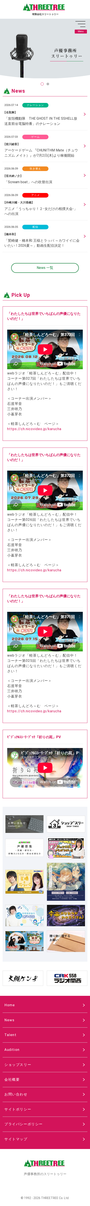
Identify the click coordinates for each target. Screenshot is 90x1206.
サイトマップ (16, 1139)
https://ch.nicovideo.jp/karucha (34, 429)
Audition (12, 1050)
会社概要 (12, 1079)
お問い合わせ (16, 1094)
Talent (10, 1035)
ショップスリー (17, 1065)
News (9, 1020)
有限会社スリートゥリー (45, 14)
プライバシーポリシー (23, 1124)
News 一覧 (45, 268)
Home (9, 1005)
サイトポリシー (17, 1109)
